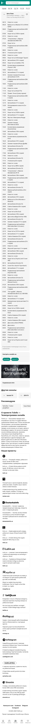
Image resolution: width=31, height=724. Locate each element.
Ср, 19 (16, 8)
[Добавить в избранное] (26, 14)
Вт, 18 (10, 8)
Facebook (18, 705)
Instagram (15, 708)
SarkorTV (15, 359)
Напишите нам (8, 705)
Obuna (27, 714)
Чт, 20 (22, 8)
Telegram (25, 705)
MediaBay (6, 359)
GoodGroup (19, 714)
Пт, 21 (28, 8)
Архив (4, 8)
